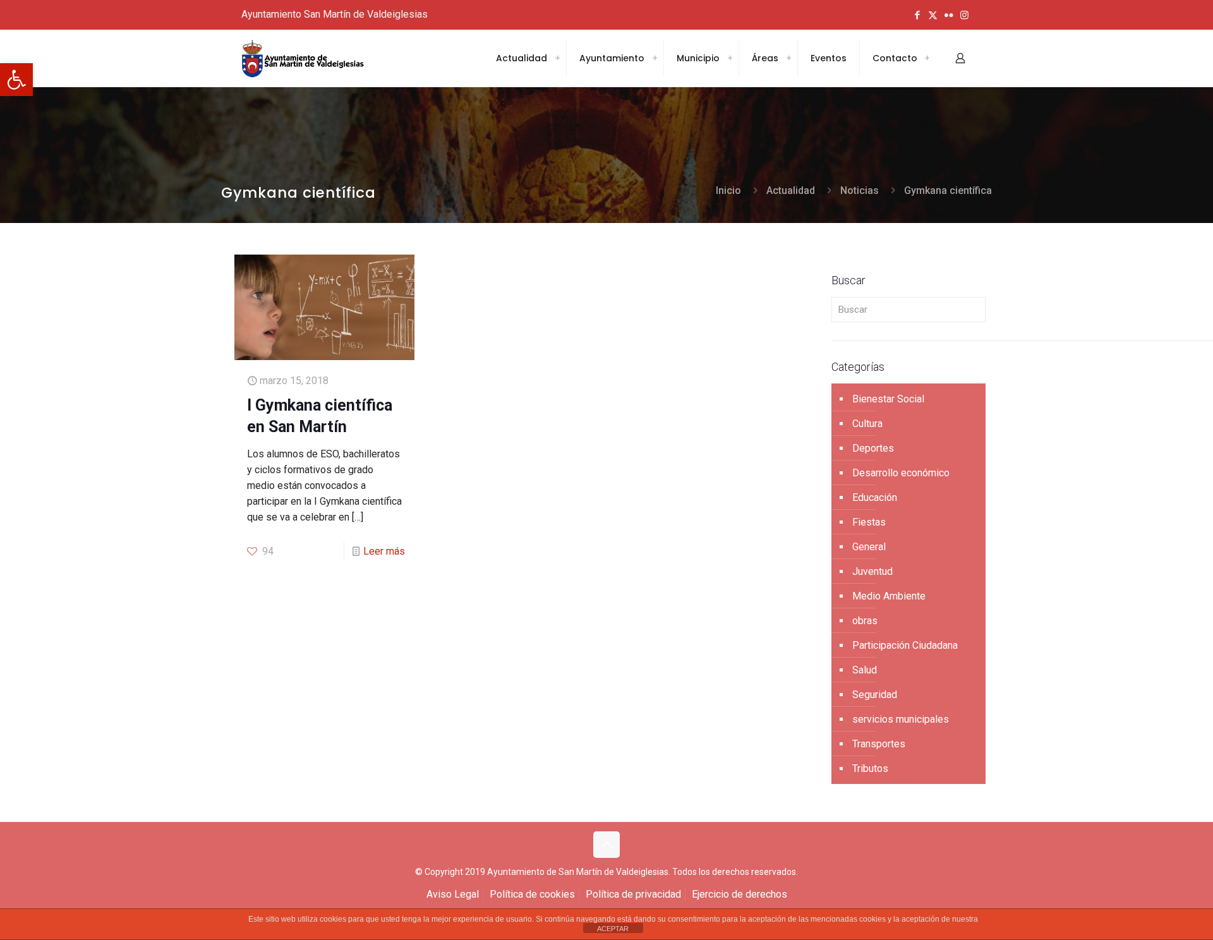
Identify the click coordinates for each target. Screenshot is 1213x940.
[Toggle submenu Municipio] (729, 58)
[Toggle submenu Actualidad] (557, 58)
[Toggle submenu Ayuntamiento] (654, 58)
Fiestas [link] (869, 522)
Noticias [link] (859, 190)
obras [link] (865, 621)
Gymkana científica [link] (948, 190)
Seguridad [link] (874, 695)
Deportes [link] (873, 448)
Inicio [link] (728, 190)
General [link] (869, 547)
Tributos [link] (870, 768)
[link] (16, 79)
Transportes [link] (878, 744)
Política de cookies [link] (532, 894)
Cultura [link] (867, 424)
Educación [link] (874, 497)
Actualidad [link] (790, 190)
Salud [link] (864, 670)
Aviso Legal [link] (452, 894)
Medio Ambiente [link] (889, 596)
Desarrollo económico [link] (901, 473)
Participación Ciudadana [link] (905, 645)
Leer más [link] (384, 551)
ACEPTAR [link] (613, 928)
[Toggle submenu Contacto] (926, 58)
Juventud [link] (872, 571)
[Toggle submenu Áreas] (788, 58)
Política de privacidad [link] (633, 894)
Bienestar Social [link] (888, 399)
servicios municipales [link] (900, 719)
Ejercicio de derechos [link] (739, 894)
